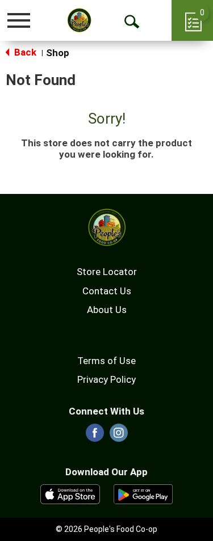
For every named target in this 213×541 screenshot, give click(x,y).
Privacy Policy (106, 379)
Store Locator (107, 271)
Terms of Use (106, 360)
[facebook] (95, 436)
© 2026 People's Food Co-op (106, 529)
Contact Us (106, 291)
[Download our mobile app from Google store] (143, 493)
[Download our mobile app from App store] (70, 493)
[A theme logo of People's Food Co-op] (79, 20)
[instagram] (119, 436)
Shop (57, 52)
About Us (107, 309)
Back (24, 52)
